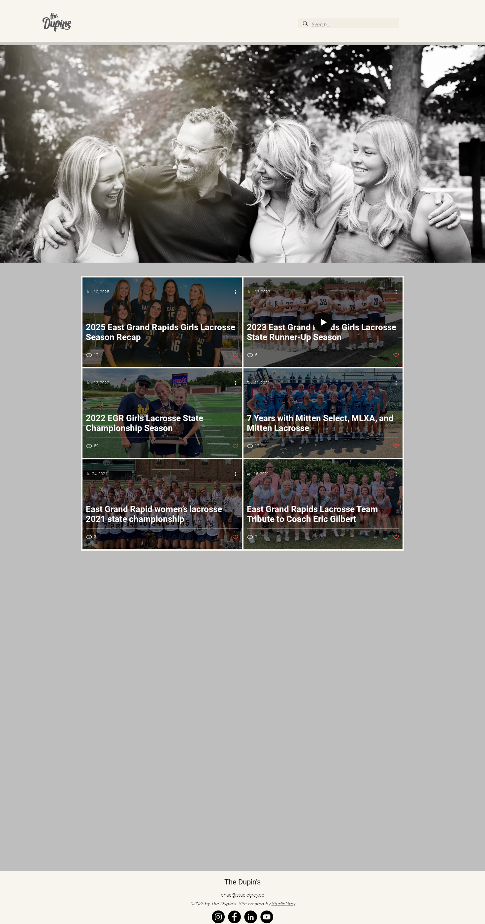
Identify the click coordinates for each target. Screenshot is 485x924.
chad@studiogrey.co (242, 895)
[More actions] (238, 292)
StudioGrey (283, 904)
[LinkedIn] (250, 916)
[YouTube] (266, 916)
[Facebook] (234, 916)
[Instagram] (218, 916)
